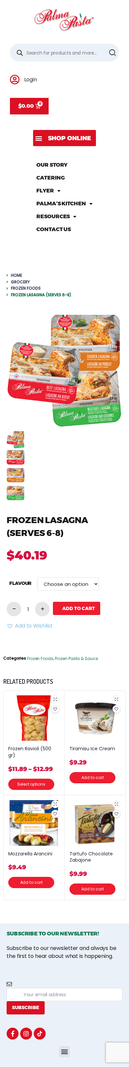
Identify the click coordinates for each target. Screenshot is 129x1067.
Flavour (20, 583)
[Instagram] (26, 1034)
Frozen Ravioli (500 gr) (29, 752)
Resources (53, 216)
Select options (31, 784)
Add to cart (78, 608)
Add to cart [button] (92, 777)
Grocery (20, 282)
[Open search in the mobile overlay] (64, 52)
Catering (50, 178)
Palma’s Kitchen (61, 203)
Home (16, 275)
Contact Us (53, 229)
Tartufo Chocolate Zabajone (91, 857)
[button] (64, 138)
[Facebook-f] (13, 1034)
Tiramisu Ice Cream (92, 749)
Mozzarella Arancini (30, 854)
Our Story (51, 165)
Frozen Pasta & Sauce (76, 658)
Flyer (45, 190)
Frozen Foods (26, 288)
